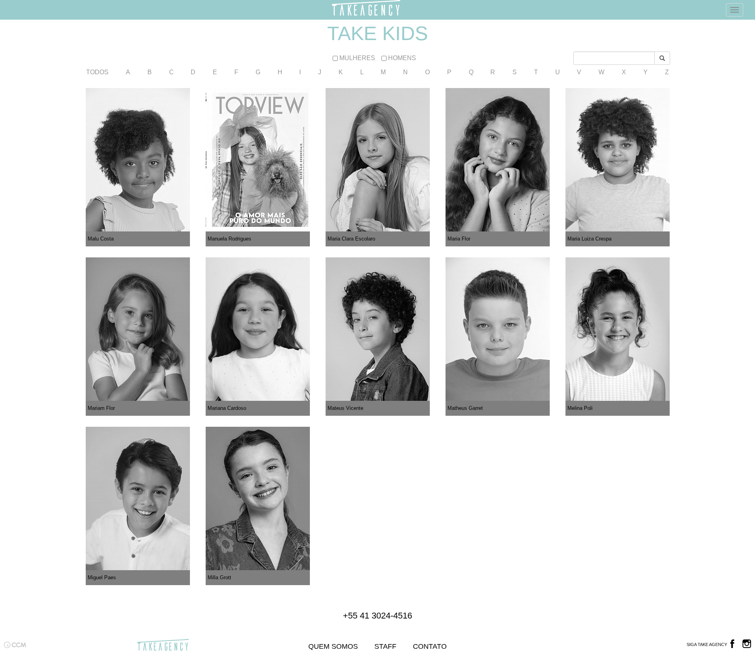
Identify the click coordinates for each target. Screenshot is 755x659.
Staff (385, 646)
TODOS (97, 72)
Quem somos (333, 646)
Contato (430, 646)
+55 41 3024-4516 (377, 615)
